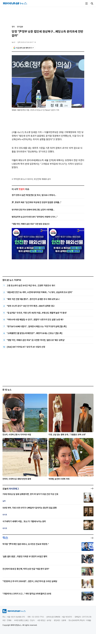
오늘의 (10, 488)
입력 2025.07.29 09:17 (26, 42)
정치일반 (20, 27)
